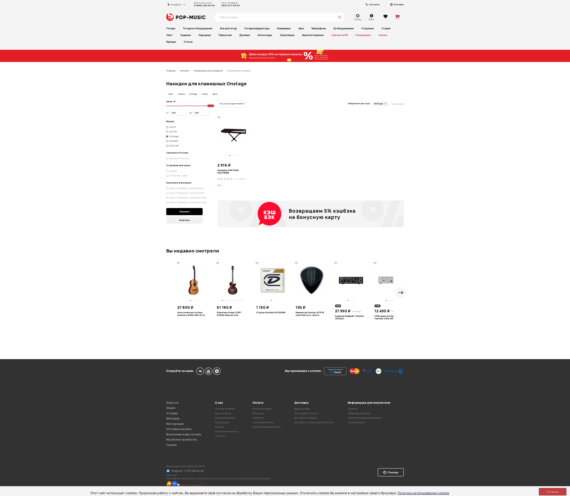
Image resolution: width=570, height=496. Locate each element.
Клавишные (284, 28)
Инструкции (175, 424)
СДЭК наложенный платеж (266, 426)
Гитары (170, 28)
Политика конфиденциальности (365, 417)
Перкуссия (225, 35)
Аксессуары (265, 35)
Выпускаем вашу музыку (183, 434)
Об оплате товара (262, 408)
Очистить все (397, 103)
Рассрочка (258, 413)
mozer (205, 94)
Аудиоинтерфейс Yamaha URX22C (349, 317)
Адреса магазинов (225, 417)
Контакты (220, 435)
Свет (169, 35)
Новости (172, 403)
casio (170, 94)
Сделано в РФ (339, 35)
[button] (401, 292)
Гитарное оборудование (197, 28)
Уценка (382, 35)
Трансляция (287, 35)
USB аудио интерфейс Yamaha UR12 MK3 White (388, 317)
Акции (170, 408)
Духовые (244, 35)
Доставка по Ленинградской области (314, 422)
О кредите (257, 417)
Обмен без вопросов (359, 413)
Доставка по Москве (305, 417)
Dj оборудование (344, 28)
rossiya (181, 94)
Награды (219, 426)
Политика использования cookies (423, 493)
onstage (193, 94)
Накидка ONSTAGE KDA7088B (228, 171)
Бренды (171, 41)
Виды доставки (302, 408)
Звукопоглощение (313, 35)
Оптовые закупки (178, 429)
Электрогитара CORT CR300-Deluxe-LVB (229, 314)
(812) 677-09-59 (230, 5)
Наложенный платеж (263, 422)
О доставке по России (306, 413)
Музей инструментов (181, 439)
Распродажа (363, 35)
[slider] (212, 105)
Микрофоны (319, 28)
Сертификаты (222, 422)
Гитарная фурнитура (256, 28)
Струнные (367, 28)
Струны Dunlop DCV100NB (270, 312)
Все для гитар (228, 28)
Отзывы (172, 413)
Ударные (185, 35)
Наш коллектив (223, 413)
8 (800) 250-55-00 (204, 5)
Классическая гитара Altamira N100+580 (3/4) (191, 314)
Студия (385, 28)
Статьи (188, 41)
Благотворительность (227, 431)
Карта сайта (171, 475)
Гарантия (353, 408)
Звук (301, 28)
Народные (205, 35)
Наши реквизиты (356, 422)
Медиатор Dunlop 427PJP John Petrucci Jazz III (310, 314)
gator (215, 94)
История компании (225, 408)
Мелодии (172, 418)
